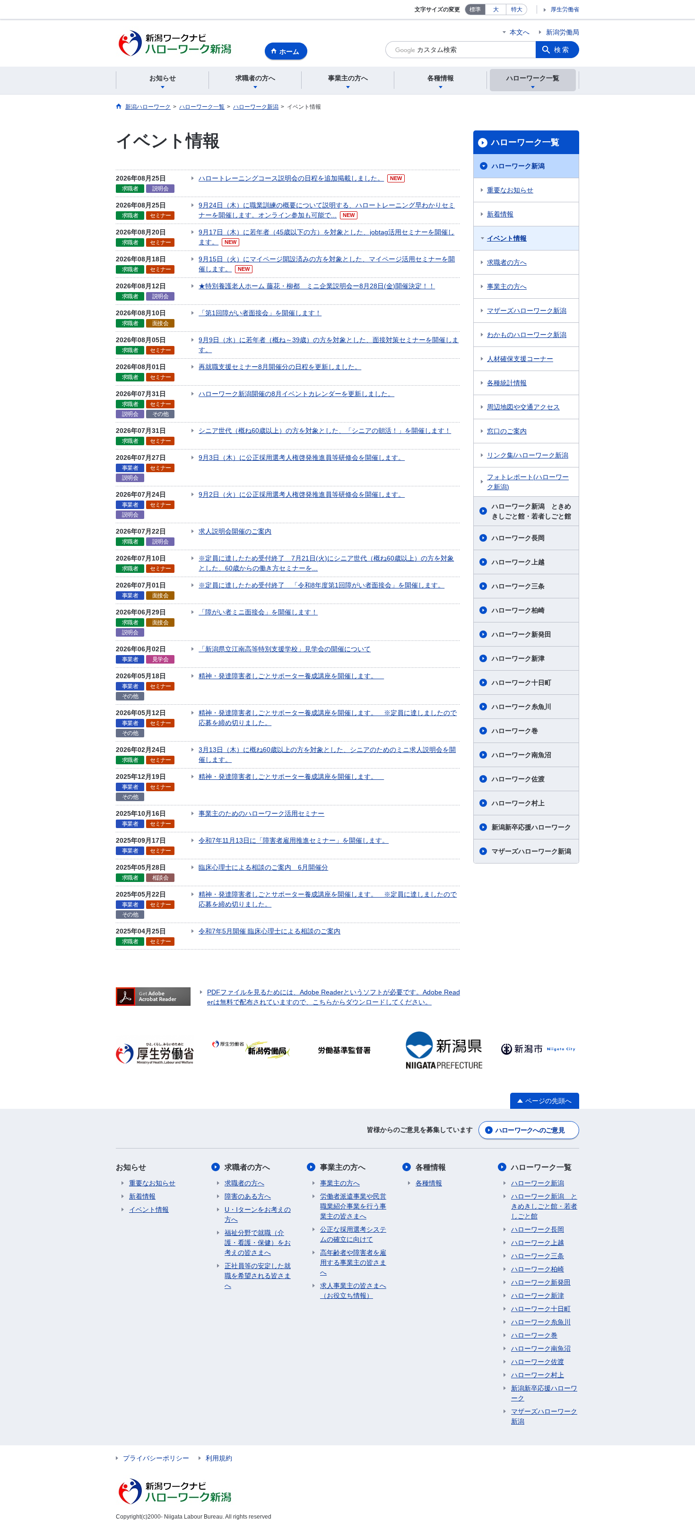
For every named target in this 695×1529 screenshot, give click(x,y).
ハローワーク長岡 (518, 538)
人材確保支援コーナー (520, 359)
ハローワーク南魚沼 (521, 755)
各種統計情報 (507, 383)
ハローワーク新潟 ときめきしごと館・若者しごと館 (531, 511)
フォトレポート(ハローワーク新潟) (528, 482)
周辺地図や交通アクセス (523, 407)
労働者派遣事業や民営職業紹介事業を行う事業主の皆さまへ (353, 1206)
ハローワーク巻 (515, 730)
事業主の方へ (507, 286)
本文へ (520, 32)
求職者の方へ (507, 262)
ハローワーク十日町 (521, 682)
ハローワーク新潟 (518, 166)
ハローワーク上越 (518, 562)
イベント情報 (507, 238)
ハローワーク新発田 (521, 634)
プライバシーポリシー (156, 1458)
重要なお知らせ (510, 190)
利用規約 (219, 1458)
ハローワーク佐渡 (518, 779)
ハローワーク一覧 (525, 142)
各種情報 (431, 1167)
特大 (516, 9)
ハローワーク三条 (518, 586)
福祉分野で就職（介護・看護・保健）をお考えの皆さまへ (258, 1242)
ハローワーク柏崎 (518, 610)
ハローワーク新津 (518, 658)
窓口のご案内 (507, 431)
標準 (475, 9)
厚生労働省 (565, 9)
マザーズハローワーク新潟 (526, 310)
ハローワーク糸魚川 (521, 706)
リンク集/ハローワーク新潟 (527, 455)
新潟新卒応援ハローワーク (531, 827)
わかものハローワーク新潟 (526, 334)
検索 (562, 49)
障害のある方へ (248, 1196)
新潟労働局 (562, 32)
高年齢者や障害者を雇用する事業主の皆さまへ (353, 1262)
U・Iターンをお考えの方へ (258, 1214)
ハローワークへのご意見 (530, 1130)
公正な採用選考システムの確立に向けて (353, 1234)
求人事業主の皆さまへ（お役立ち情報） (353, 1290)
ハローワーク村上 (518, 803)
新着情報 (500, 214)
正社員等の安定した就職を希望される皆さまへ (258, 1275)
